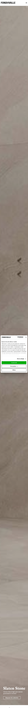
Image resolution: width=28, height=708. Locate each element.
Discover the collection (11, 698)
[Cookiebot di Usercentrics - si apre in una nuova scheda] (17, 337)
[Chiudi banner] (26, 337)
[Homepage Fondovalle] (8, 3)
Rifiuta (14, 370)
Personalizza (13, 366)
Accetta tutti (14, 362)
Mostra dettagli (20, 358)
